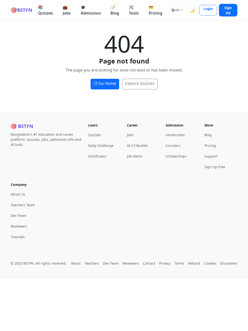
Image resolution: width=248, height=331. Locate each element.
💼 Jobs (67, 10)
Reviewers (19, 226)
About (76, 263)
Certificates (97, 156)
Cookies (210, 263)
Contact (149, 263)
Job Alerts (134, 156)
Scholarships (176, 156)
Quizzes (94, 135)
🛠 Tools (134, 10)
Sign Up (228, 10)
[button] (177, 10)
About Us (18, 194)
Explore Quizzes (140, 83)
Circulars (173, 145)
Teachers (92, 263)
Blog (208, 135)
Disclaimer (228, 263)
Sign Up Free (214, 167)
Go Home (107, 83)
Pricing (210, 145)
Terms (179, 263)
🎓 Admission (91, 10)
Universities (175, 135)
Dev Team (18, 215)
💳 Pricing (155, 10)
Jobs (130, 135)
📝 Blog (114, 10)
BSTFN (21, 10)
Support (210, 156)
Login (208, 8)
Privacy (164, 263)
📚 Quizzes (45, 10)
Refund (194, 263)
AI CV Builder (137, 145)
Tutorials (18, 237)
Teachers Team (23, 205)
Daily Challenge (101, 145)
